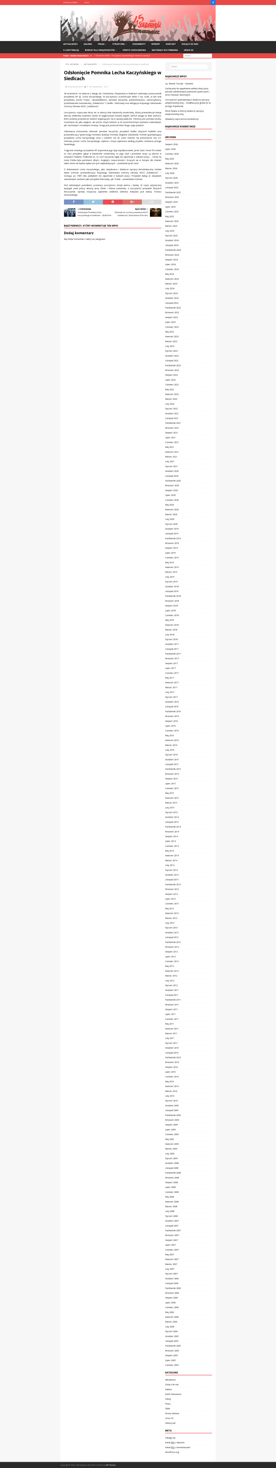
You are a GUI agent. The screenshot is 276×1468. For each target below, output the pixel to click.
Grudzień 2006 (172, 1278)
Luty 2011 (169, 1038)
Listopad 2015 (171, 764)
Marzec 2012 (171, 975)
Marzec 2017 (171, 687)
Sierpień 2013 (171, 894)
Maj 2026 (169, 158)
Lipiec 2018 (170, 610)
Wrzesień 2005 (172, 1350)
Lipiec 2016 (170, 725)
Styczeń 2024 (171, 293)
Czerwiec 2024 (172, 269)
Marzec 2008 (171, 1206)
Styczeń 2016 (171, 754)
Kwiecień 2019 (172, 567)
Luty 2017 (169, 692)
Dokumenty (139, 44)
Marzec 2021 (171, 456)
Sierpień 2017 (171, 663)
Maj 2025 (169, 216)
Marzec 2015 (171, 802)
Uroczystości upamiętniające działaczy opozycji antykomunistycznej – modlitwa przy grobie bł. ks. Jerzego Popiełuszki (188, 103)
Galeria (88, 44)
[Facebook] (213, 2)
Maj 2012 (169, 966)
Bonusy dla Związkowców (100, 50)
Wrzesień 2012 (172, 947)
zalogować (100, 239)
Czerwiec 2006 (172, 1307)
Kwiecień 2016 (172, 740)
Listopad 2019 (171, 533)
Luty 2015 (169, 807)
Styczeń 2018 (171, 639)
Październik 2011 (173, 999)
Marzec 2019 (171, 572)
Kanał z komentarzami (177, 1447)
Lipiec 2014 (170, 841)
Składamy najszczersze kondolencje (182, 119)
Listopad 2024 (171, 245)
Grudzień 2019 (172, 528)
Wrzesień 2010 (172, 1062)
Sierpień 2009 (171, 1124)
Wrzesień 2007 (172, 1235)
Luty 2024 (169, 288)
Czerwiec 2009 (172, 1134)
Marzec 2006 (171, 1321)
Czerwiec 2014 (172, 846)
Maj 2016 (169, 735)
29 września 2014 (75, 86)
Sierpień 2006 (171, 1297)
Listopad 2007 (171, 1225)
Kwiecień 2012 (172, 971)
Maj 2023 (169, 331)
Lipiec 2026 (170, 149)
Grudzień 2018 (172, 586)
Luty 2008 (169, 1211)
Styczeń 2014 (171, 870)
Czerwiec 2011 (172, 1019)
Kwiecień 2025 (172, 221)
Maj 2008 (169, 1196)
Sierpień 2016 (171, 721)
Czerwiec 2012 (172, 961)
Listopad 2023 (171, 303)
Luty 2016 (169, 749)
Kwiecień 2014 (172, 855)
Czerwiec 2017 (172, 673)
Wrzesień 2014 (172, 831)
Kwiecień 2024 (172, 279)
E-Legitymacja (71, 50)
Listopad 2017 (171, 649)
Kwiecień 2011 (172, 1028)
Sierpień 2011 (171, 1009)
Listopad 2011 (171, 995)
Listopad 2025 (171, 187)
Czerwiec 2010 (172, 1076)
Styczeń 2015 (171, 812)
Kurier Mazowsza (173, 1394)
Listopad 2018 (171, 591)
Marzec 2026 (171, 168)
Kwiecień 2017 (172, 682)
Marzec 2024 (171, 283)
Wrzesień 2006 (172, 1293)
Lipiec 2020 (170, 495)
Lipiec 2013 (170, 898)
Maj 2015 (169, 793)
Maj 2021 (169, 447)
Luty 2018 (169, 634)
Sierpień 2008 (171, 1182)
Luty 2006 (169, 1326)
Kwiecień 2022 (172, 394)
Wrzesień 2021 (172, 427)
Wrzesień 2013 (172, 889)
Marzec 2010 (171, 1091)
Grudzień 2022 (172, 355)
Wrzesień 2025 (172, 197)
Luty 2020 (169, 519)
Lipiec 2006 (170, 1302)
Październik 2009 (173, 1115)
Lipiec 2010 (170, 1071)
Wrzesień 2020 (172, 485)
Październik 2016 (173, 711)
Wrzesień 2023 (172, 312)
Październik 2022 (173, 365)
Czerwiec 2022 (172, 384)
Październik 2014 (173, 826)
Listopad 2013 (171, 879)
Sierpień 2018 (171, 605)
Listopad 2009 (171, 1110)
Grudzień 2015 (172, 759)
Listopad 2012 (171, 937)
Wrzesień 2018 (172, 600)
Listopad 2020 (171, 476)
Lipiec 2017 (170, 668)
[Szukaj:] (197, 55)
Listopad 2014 (171, 822)
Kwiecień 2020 (172, 509)
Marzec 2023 (171, 341)
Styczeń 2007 (171, 1273)
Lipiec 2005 (170, 1360)
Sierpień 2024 (171, 259)
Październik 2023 (173, 307)
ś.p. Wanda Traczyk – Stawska (179, 83)
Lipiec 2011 (170, 1014)
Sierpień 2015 (171, 778)
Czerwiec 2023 (172, 327)
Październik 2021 (173, 423)
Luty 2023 (169, 346)
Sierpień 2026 (171, 144)
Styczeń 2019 (171, 581)
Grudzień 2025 (172, 182)
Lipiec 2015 (170, 783)
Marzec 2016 (171, 745)
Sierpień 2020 (171, 490)
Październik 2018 (173, 596)
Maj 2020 (169, 504)
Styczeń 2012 (171, 985)
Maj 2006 (169, 1312)
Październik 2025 (173, 192)
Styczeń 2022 (171, 408)
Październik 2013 (173, 884)
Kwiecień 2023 (172, 336)
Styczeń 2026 (171, 177)
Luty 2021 (169, 461)
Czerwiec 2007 (172, 1249)
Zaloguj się (170, 1437)
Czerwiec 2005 (172, 1365)
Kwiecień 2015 (172, 798)
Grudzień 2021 (172, 413)
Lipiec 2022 (170, 379)
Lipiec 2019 (170, 552)
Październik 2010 (173, 1057)
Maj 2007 (169, 1254)
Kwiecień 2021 (172, 452)
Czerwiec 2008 (172, 1192)
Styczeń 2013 (171, 927)
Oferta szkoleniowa (134, 50)
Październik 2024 (173, 250)
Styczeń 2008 (171, 1216)
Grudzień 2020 (172, 471)
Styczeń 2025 (171, 235)
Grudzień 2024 (172, 240)
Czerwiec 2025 (172, 211)
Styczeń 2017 (171, 697)
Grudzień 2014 (172, 817)
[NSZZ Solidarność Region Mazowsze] (138, 39)
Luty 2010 (169, 1095)
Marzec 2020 (171, 514)
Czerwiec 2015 (172, 788)
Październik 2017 (173, 653)
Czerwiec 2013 (172, 903)
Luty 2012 (169, 980)
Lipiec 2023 (170, 322)
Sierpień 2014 (171, 836)
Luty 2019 (169, 576)
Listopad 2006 (171, 1283)
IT (87, 86)
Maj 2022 (169, 389)
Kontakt (171, 44)
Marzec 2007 (171, 1264)
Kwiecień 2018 (172, 625)
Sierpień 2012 (171, 951)
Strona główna (70, 2)
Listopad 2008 (171, 1168)
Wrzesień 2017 (172, 658)
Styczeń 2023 (171, 350)
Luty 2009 (169, 1153)
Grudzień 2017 (172, 644)
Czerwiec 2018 (172, 615)
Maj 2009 (169, 1139)
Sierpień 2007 (171, 1240)
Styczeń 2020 (171, 524)
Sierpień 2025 (171, 202)
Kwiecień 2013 (172, 913)
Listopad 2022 (171, 360)
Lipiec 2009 (170, 1129)
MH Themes (111, 1465)
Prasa (101, 44)
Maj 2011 (169, 1023)
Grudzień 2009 (172, 1105)
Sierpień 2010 (171, 1067)
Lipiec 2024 (170, 264)
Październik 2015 (173, 769)
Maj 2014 (169, 850)
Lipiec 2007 (170, 1244)
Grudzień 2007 (172, 1220)
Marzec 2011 (171, 1033)
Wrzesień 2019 (172, 543)
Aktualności (70, 44)
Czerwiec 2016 (172, 730)
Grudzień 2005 (172, 1336)
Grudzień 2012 (172, 932)
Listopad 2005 (171, 1341)
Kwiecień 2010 (172, 1086)
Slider (167, 1408)
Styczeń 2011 (171, 1043)
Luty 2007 (169, 1268)
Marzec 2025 (171, 226)
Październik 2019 (173, 538)
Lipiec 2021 (170, 437)
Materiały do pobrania (165, 50)
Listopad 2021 (171, 418)
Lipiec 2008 (170, 1187)
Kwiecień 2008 (172, 1201)
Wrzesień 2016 (172, 716)
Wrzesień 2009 (172, 1120)
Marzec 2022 (171, 399)
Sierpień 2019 (171, 548)
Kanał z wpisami (174, 1442)
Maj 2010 (169, 1081)
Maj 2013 (169, 908)
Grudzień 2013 (172, 874)
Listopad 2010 (171, 1052)
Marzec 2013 (171, 918)
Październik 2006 (173, 1288)
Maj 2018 (169, 620)
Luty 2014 (169, 865)
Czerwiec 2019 (172, 557)
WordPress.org (172, 1452)
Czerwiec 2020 (172, 500)
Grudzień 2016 (172, 701)
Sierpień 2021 (171, 432)
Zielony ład (170, 1423)
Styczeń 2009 (171, 1158)
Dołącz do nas (190, 44)
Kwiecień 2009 (172, 1144)
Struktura (118, 44)
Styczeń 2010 (171, 1100)
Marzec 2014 (171, 860)
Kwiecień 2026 (172, 163)
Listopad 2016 (171, 706)
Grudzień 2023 (172, 298)
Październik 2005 (173, 1345)
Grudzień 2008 (172, 1163)
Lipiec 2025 (170, 206)
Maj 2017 (169, 677)
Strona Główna (172, 1413)
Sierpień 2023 (171, 317)
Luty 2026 (169, 173)
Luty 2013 (169, 922)
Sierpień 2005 (171, 1355)
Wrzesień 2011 (172, 1004)
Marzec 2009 (171, 1148)
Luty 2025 (169, 230)
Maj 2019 (169, 562)
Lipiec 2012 (170, 956)
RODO (87, 2)
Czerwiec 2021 (172, 442)
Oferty (168, 1399)
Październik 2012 (173, 942)
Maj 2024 (169, 274)
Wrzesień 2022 (172, 370)
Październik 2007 (173, 1230)
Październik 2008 (173, 1172)
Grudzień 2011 (172, 990)
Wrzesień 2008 (172, 1177)
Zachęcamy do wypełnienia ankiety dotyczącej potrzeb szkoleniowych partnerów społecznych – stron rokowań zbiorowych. (187, 91)
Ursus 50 (188, 50)
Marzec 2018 (171, 629)
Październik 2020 (173, 480)
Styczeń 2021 (171, 466)
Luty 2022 (169, 403)
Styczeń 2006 (171, 1331)
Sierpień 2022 (171, 375)
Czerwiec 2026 (172, 153)
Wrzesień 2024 (172, 254)
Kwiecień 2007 (172, 1259)
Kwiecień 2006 (172, 1317)
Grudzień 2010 (172, 1047)
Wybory (155, 44)
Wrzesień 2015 (172, 774)
